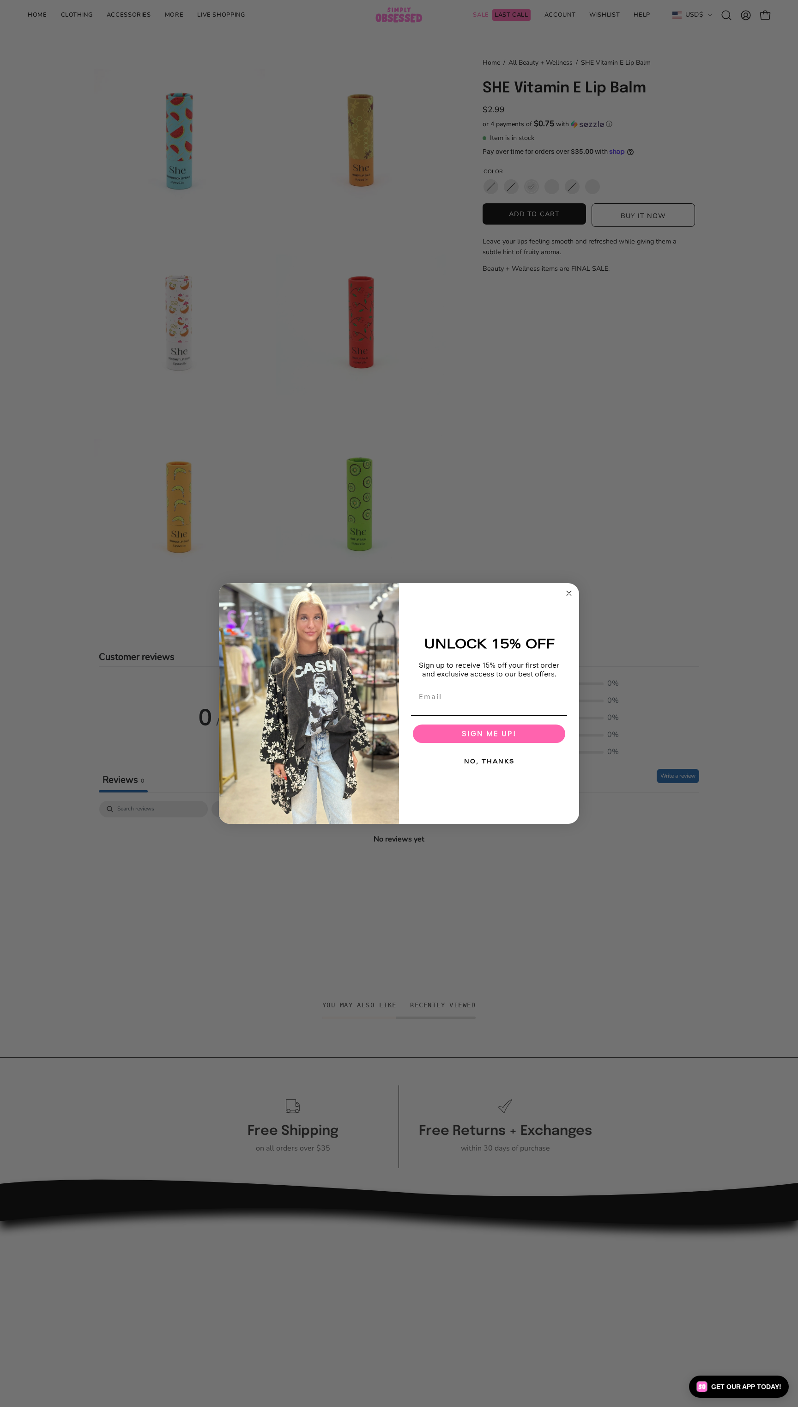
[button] (739, 1387)
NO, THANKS (489, 761)
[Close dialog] (568, 593)
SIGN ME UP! (489, 733)
